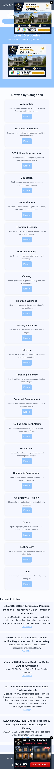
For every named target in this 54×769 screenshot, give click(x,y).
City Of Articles (13, 5)
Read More (27, 627)
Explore (26, 116)
